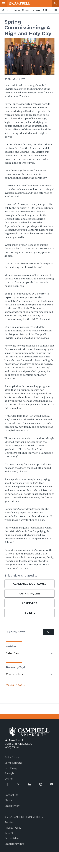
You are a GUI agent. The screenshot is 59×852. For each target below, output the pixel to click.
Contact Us (11, 795)
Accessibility (12, 838)
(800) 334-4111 (13, 747)
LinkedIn (29, 784)
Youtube (51, 784)
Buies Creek (12, 757)
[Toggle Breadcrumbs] (55, 10)
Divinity (29, 613)
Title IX (9, 833)
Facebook (7, 784)
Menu (3, 3)
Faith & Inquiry (29, 593)
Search (55, 3)
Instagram (40, 784)
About (8, 800)
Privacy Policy (13, 827)
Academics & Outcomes (29, 583)
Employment (13, 805)
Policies (9, 822)
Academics (29, 603)
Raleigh (9, 773)
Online (9, 778)
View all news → (15, 685)
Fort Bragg (11, 768)
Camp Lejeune (13, 762)
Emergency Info (14, 843)
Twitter (18, 784)
